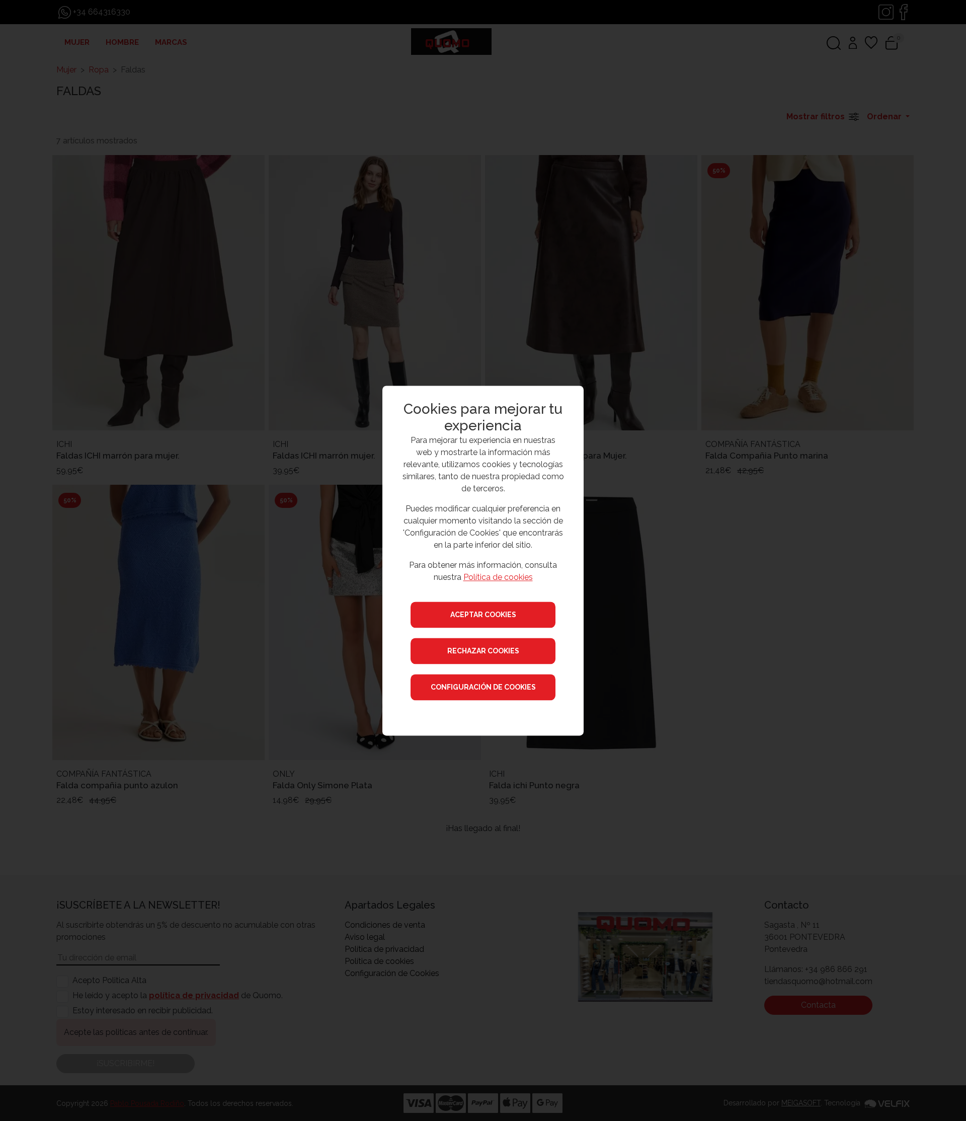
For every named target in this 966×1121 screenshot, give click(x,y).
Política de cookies (498, 577)
